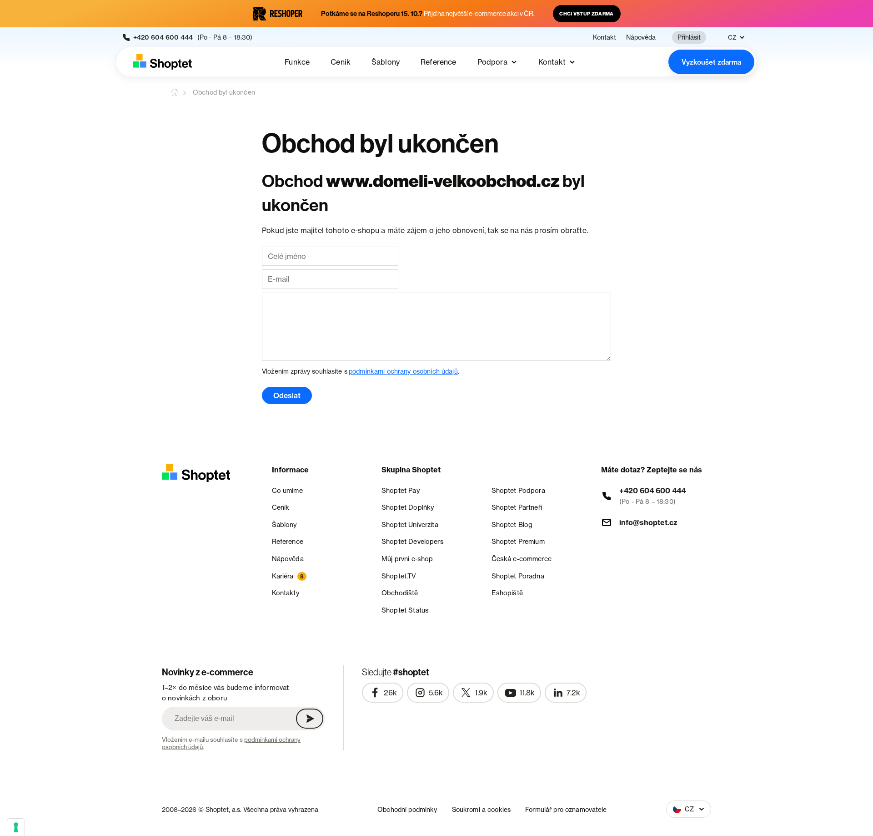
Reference (438, 62)
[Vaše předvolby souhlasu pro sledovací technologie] (16, 827)
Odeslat (287, 395)
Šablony (385, 62)
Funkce (297, 62)
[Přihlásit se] (309, 719)
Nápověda (641, 37)
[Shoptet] (162, 62)
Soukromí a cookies (481, 809)
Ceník (341, 62)
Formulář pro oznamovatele (566, 809)
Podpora (492, 62)
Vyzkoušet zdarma (711, 62)
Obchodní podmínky (407, 809)
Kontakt (604, 37)
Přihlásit (689, 37)
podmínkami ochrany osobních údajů (403, 371)
